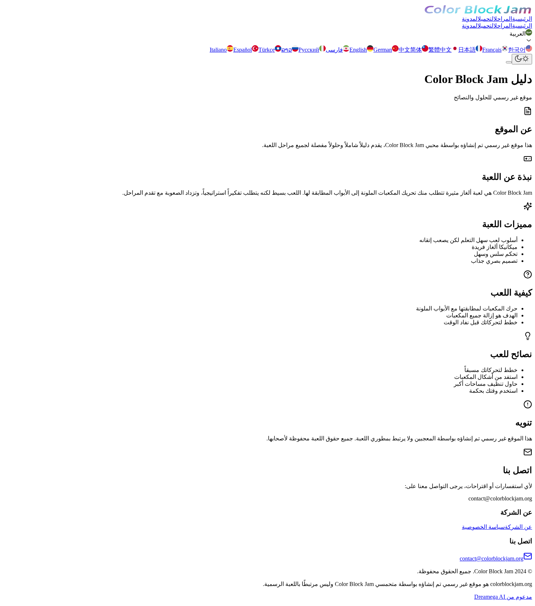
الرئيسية (522, 19)
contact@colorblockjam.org (491, 558)
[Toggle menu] (509, 62)
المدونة (469, 19)
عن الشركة (518, 527)
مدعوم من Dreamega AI (503, 597)
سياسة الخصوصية (483, 527)
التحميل (485, 19)
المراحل (503, 19)
